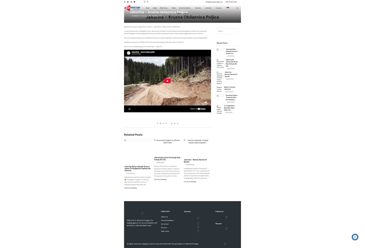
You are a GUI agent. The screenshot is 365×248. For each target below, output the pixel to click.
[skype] (177, 123)
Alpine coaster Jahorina (229, 88)
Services (198, 8)
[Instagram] (131, 2)
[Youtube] (134, 2)
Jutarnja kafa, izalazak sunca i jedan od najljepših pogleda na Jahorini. (137, 168)
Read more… (147, 225)
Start (148, 8)
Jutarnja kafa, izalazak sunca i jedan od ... (231, 51)
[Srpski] (227, 8)
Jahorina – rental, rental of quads (195, 161)
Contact (218, 8)
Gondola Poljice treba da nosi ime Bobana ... (231, 97)
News (174, 8)
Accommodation (185, 8)
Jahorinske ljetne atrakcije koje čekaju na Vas (167, 158)
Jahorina (208, 8)
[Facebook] (124, 2)
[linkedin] (171, 123)
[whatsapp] (174, 123)
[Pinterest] (166, 123)
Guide (155, 8)
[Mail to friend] (168, 123)
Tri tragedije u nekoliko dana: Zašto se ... (229, 108)
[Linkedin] (128, 2)
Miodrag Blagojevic (155, 16)
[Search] (236, 31)
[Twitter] (158, 123)
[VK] (163, 123)
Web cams (164, 8)
